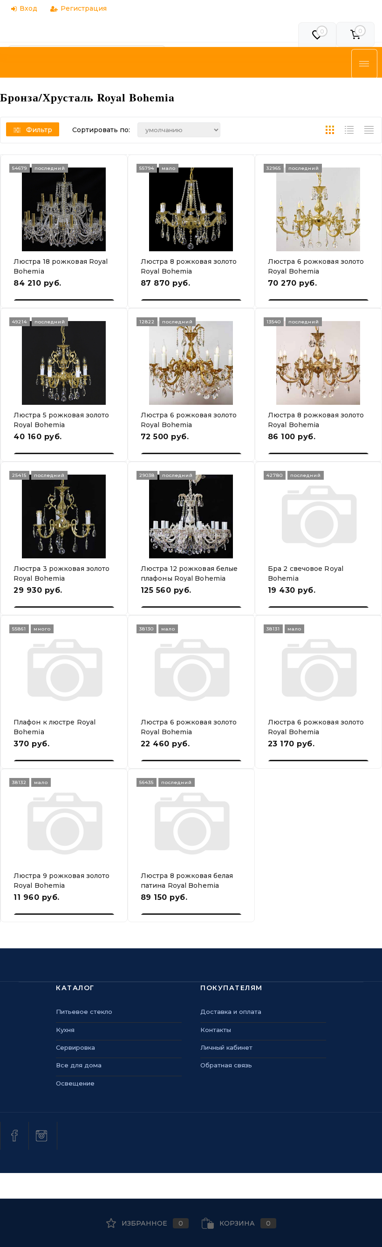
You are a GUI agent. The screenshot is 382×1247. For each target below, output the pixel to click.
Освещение (75, 1083)
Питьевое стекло (84, 1011)
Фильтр (39, 130)
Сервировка (75, 1047)
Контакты (215, 1029)
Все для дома (79, 1065)
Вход (28, 8)
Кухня (65, 1029)
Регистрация (84, 8)
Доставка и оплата (230, 1011)
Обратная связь (226, 1065)
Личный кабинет (226, 1047)
